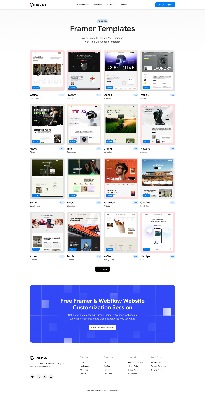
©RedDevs (99, 390)
